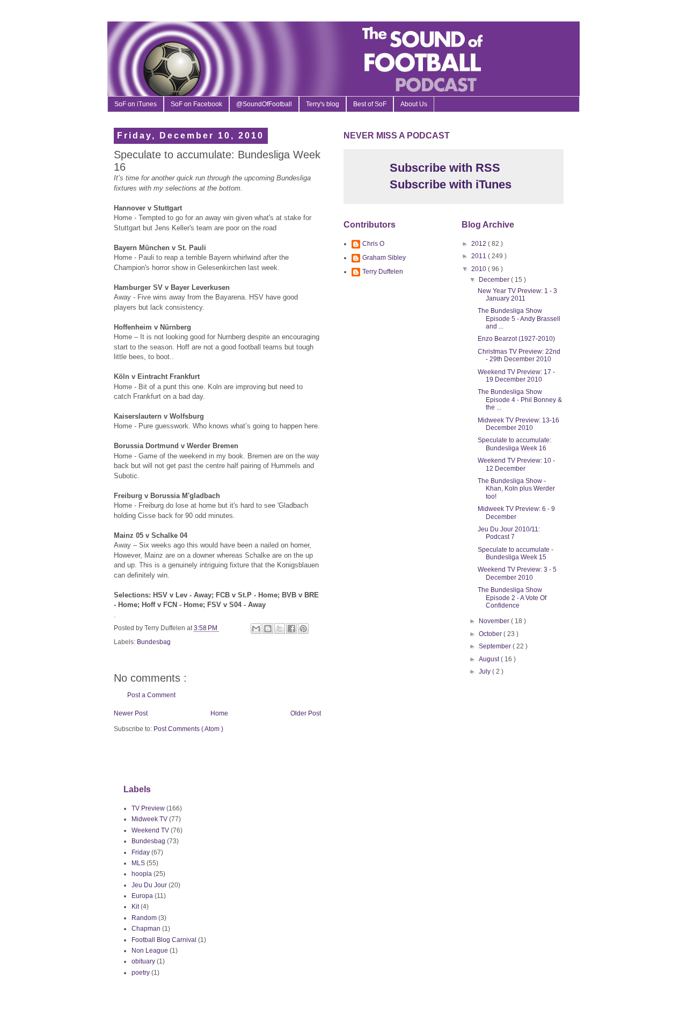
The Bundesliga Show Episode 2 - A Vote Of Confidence (512, 597)
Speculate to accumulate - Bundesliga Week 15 (515, 553)
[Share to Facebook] (291, 628)
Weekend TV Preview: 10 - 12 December (516, 464)
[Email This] (256, 628)
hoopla (141, 874)
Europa (142, 896)
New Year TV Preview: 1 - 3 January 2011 (517, 294)
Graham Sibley (384, 257)
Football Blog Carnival (163, 940)
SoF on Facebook (196, 104)
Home (219, 713)
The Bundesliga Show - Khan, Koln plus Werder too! (516, 488)
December (495, 279)
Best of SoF (369, 104)
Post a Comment (151, 695)
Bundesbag (154, 642)
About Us (413, 104)
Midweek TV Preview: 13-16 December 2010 (518, 424)
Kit (135, 906)
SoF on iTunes (135, 104)
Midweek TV (149, 819)
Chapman (145, 928)
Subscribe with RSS (443, 167)
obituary (143, 961)
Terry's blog (322, 104)
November (495, 621)
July (485, 671)
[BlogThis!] (267, 628)
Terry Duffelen (382, 271)
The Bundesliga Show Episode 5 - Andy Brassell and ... (519, 318)
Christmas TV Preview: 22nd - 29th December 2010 (519, 355)
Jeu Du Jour (149, 885)
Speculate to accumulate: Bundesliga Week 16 (514, 443)
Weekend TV (150, 830)
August (490, 659)
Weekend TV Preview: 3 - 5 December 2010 (517, 573)
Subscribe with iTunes (448, 184)
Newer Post (131, 713)
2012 (479, 243)
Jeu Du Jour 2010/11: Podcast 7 (509, 533)
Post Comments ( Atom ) (188, 729)
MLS (138, 863)
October (491, 634)
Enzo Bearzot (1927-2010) (516, 338)
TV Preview (148, 808)
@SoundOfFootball (264, 104)
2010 (479, 269)
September (496, 646)
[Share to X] (279, 628)
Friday (140, 852)
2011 (479, 256)
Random (144, 918)
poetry (140, 972)
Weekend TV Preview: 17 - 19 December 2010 (516, 375)
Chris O (373, 243)
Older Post (305, 713)
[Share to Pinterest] (303, 628)
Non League (149, 950)
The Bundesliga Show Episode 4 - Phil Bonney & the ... (520, 399)
